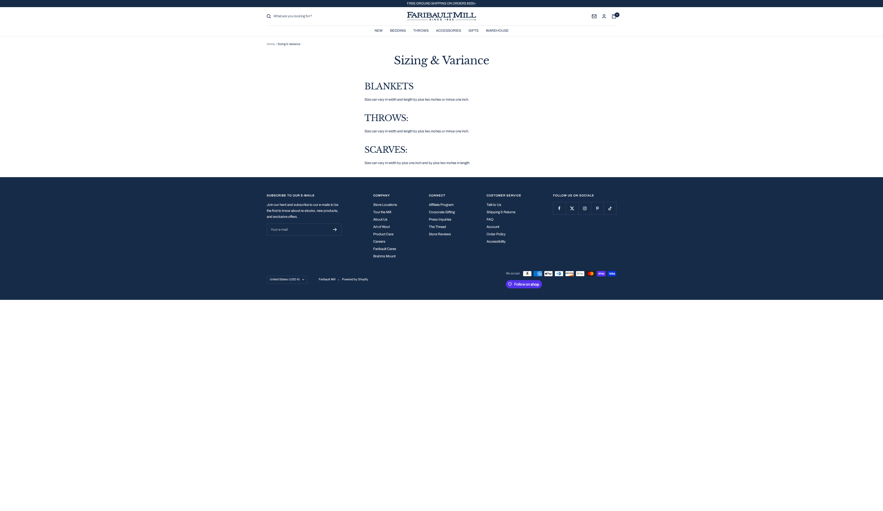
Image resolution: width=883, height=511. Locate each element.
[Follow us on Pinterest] (597, 208)
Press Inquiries (440, 219)
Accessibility (496, 241)
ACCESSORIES (448, 30)
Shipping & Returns (501, 212)
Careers (379, 241)
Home (271, 44)
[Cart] (614, 16)
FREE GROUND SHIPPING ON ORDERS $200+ (441, 3)
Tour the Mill (382, 212)
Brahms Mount (384, 256)
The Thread (437, 227)
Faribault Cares (384, 249)
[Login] (604, 16)
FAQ (490, 219)
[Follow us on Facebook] (559, 208)
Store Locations (385, 205)
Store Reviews (440, 234)
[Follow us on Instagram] (584, 208)
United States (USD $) (285, 279)
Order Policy (496, 234)
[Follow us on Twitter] (572, 208)
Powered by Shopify (355, 279)
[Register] (335, 229)
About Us (380, 219)
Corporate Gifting (442, 212)
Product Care (383, 234)
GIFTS (473, 30)
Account (493, 227)
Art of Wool (381, 227)
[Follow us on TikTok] (610, 208)
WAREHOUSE (497, 30)
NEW (379, 30)
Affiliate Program (441, 205)
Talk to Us (494, 205)
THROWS (421, 30)
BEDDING (398, 30)
